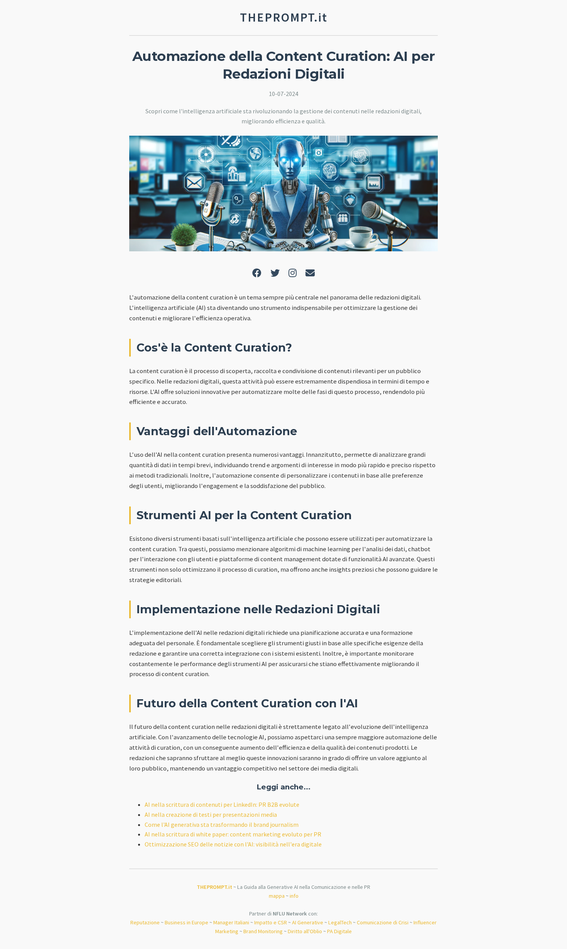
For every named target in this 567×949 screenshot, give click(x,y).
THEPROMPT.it (214, 886)
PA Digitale (339, 931)
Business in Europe (186, 922)
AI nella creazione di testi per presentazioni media (211, 814)
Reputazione (145, 922)
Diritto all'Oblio (305, 931)
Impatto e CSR (270, 922)
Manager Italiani (231, 922)
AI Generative (307, 922)
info (294, 895)
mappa (277, 895)
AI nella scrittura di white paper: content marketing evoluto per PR (233, 834)
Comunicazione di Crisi (382, 922)
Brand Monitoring (263, 931)
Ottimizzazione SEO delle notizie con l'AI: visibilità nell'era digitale (233, 844)
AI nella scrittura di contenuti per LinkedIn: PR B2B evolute (222, 804)
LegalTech (340, 922)
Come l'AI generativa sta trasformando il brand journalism (222, 824)
